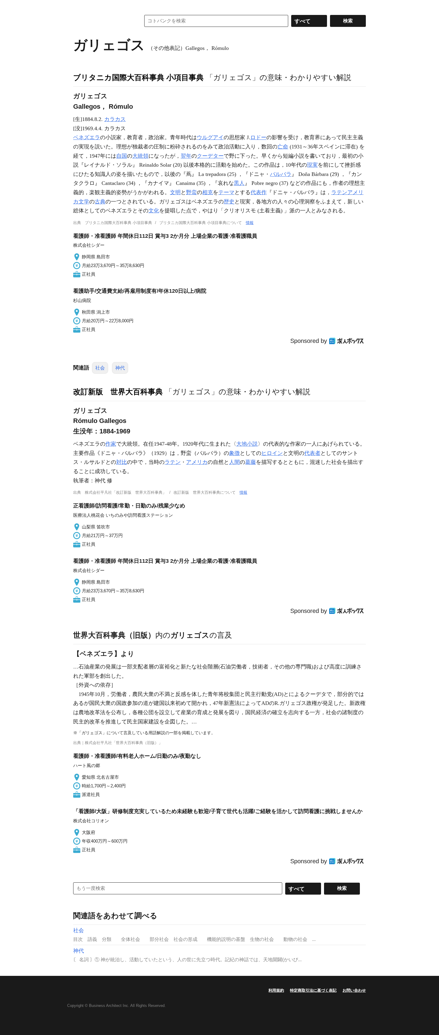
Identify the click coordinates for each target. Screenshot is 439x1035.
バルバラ (280, 174)
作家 (110, 444)
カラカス (115, 119)
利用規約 (276, 990)
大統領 (140, 156)
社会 (100, 367)
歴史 (229, 202)
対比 (121, 462)
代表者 (312, 453)
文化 (153, 211)
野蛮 (191, 192)
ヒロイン (272, 453)
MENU (79, 6)
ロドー (258, 137)
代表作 (259, 192)
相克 (207, 192)
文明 (175, 192)
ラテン (173, 462)
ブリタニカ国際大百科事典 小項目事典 (138, 77)
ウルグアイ (210, 137)
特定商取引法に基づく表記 (313, 990)
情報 (250, 222)
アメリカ (197, 462)
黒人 (239, 183)
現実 (312, 165)
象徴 (234, 453)
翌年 (186, 156)
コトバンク (102, 21)
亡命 (282, 147)
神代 (120, 367)
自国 (121, 156)
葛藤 (250, 462)
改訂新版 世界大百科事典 (118, 391)
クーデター (210, 156)
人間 (234, 462)
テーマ (226, 192)
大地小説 (247, 444)
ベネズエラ (86, 137)
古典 (100, 202)
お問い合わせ (354, 990)
